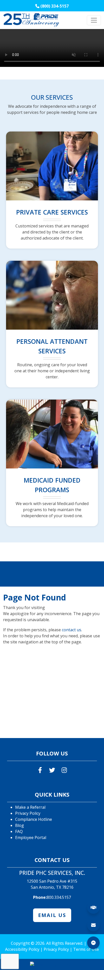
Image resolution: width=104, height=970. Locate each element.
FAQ (19, 831)
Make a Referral (30, 807)
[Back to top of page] (93, 943)
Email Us (52, 915)
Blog (19, 825)
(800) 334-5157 (55, 6)
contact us (71, 630)
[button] (93, 942)
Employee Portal (30, 837)
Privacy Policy (27, 813)
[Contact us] (93, 925)
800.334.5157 (59, 897)
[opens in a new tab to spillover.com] (52, 964)
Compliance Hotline (33, 819)
